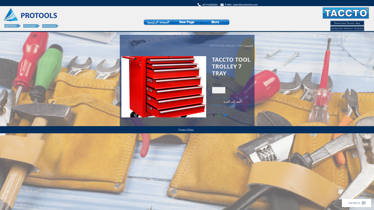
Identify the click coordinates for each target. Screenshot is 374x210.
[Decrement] (222, 90)
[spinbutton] (218, 90)
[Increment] (214, 90)
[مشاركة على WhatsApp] (219, 115)
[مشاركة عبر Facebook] (225, 115)
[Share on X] (214, 115)
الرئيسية (249, 45)
